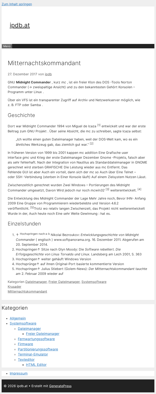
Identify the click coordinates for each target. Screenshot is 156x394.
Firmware (25, 344)
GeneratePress (60, 386)
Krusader (14, 287)
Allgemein (18, 318)
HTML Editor (36, 365)
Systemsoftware (93, 282)
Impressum (19, 373)
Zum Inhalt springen (17, 4)
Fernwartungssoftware (36, 339)
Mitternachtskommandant (27, 291)
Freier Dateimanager (64, 282)
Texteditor (26, 360)
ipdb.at (20, 25)
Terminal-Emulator (33, 354)
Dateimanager (36, 282)
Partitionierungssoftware (38, 349)
